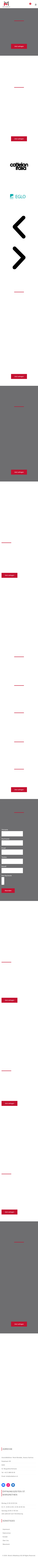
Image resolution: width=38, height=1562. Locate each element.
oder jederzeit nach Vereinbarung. (12, 1514)
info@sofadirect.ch (12, 1476)
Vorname (5, 830)
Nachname (5, 839)
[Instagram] (8, 1485)
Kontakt (5, 1537)
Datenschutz (7, 1533)
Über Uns (6, 1540)
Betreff (4, 866)
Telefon (4, 857)
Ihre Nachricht (7, 875)
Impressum (6, 1529)
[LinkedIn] (13, 1485)
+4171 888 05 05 (9, 1472)
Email (4, 848)
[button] (19, 227)
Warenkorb (6, 1544)
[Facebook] (3, 1485)
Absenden (8, 890)
